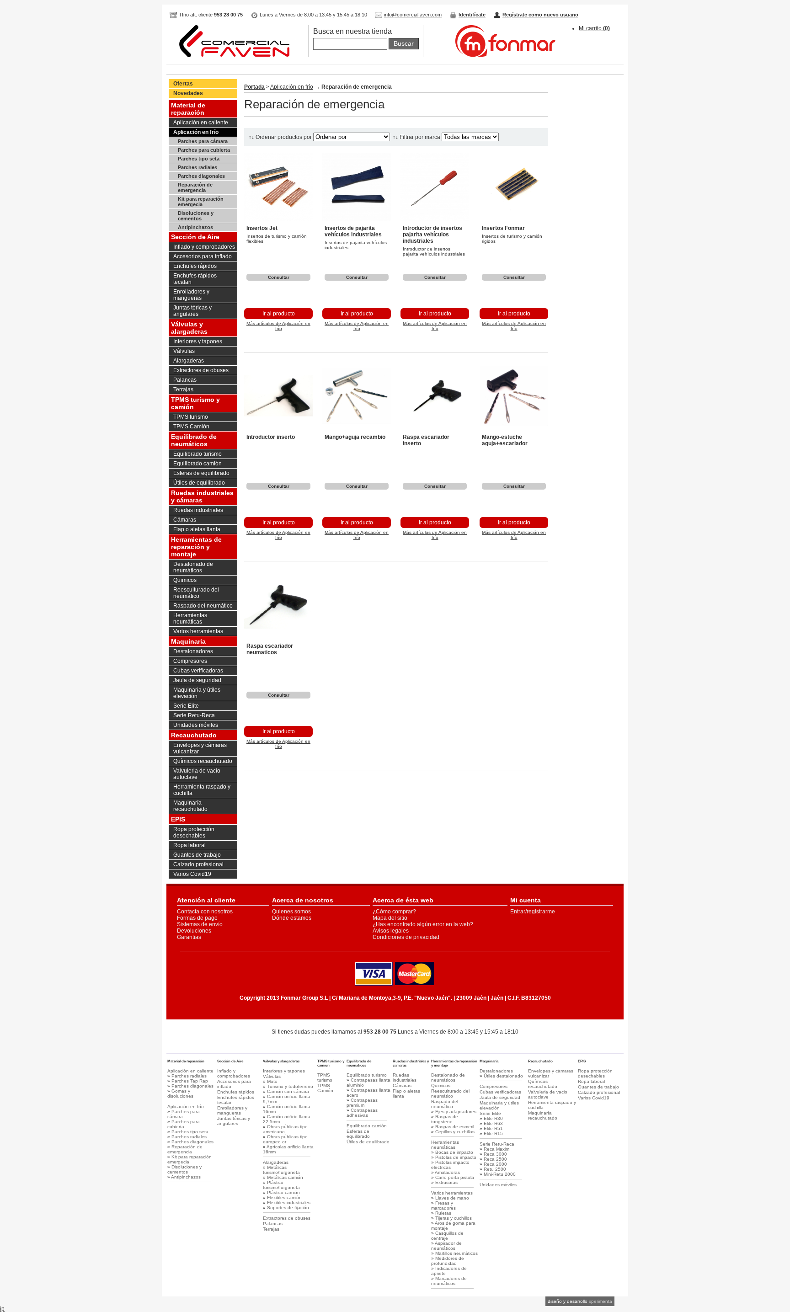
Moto (272, 1081)
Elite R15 (493, 1133)
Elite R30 (493, 1118)
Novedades (188, 93)
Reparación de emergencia (195, 187)
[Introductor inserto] (278, 428)
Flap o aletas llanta (196, 529)
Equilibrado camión (197, 463)
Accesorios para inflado (202, 256)
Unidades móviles (195, 725)
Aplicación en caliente (200, 122)
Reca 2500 (495, 1159)
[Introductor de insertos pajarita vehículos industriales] (434, 219)
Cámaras (184, 520)
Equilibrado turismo (197, 454)
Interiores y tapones (197, 341)
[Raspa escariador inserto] (434, 428)
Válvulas (184, 351)
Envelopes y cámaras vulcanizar (200, 748)
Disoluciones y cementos (196, 215)
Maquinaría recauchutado (190, 806)
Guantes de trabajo (197, 855)
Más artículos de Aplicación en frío (278, 326)
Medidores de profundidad (447, 1261)
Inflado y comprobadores (204, 247)
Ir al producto (278, 313)
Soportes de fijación (288, 1207)
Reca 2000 (495, 1164)
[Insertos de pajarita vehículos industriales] (356, 219)
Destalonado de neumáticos (193, 567)
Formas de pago (197, 918)
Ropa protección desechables (193, 832)
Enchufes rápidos (195, 266)
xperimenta (600, 1301)
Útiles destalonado (503, 1075)
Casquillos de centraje (447, 1236)
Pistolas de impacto (455, 1157)
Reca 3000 (495, 1154)
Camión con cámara (288, 1091)
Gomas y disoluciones (180, 1093)
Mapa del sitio (390, 918)
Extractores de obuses (201, 370)
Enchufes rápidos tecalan (195, 278)
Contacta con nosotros (205, 911)
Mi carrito (594, 28)
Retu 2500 (495, 1169)
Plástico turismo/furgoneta (281, 1185)
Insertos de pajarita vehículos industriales (353, 231)
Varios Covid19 (192, 874)
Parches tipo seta (198, 158)
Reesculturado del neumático (196, 593)
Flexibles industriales (288, 1202)
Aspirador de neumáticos (446, 1246)
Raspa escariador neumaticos (269, 649)
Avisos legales (391, 931)
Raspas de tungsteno (444, 1119)
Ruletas (443, 1213)
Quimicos (185, 580)
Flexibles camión (284, 1197)
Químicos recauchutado (202, 761)
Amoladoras (447, 1172)
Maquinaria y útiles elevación (196, 693)
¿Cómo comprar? (394, 911)
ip (2, 1309)
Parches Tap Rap (189, 1080)
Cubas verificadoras (198, 670)
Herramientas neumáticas (190, 618)
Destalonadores (193, 651)
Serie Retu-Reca (194, 715)
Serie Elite (186, 706)
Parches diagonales (201, 176)
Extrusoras (446, 1182)
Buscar (404, 43)
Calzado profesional (198, 864)
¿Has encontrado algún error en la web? (423, 924)
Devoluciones (194, 931)
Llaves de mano (452, 1197)
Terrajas (183, 389)
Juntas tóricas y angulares (192, 310)
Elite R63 (493, 1123)
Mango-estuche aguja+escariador (505, 440)
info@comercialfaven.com (413, 14)
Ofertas (183, 83)
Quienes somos (291, 911)
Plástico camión (283, 1192)
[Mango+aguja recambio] (356, 428)
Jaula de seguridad (197, 680)
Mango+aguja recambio (355, 437)
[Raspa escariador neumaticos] (278, 637)
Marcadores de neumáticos (449, 1281)
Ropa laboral (189, 845)
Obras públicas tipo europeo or (285, 1139)
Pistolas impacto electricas (450, 1165)
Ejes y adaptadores (455, 1111)
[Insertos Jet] (278, 219)
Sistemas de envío (200, 924)
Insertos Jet (262, 228)
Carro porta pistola (454, 1177)
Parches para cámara (203, 141)
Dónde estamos (291, 918)
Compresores (190, 661)
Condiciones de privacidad (406, 937)
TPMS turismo (190, 417)
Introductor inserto (270, 437)
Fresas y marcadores (443, 1205)
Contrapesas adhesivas (362, 1113)
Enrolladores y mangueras (191, 294)
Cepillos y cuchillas (455, 1131)
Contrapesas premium (362, 1103)
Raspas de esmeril (454, 1126)
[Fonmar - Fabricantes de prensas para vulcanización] (496, 55)
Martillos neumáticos (456, 1253)
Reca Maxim (496, 1149)
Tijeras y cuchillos (453, 1218)
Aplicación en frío (196, 132)
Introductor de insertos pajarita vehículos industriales (432, 234)
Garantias (189, 937)
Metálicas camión (285, 1177)
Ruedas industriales (198, 510)
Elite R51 (493, 1128)
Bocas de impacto (454, 1152)
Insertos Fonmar (503, 228)
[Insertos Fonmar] (514, 219)
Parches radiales (197, 167)
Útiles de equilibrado (199, 483)
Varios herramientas (198, 631)
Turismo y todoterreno (290, 1086)
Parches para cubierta (204, 150)
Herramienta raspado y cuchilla (201, 790)
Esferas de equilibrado (201, 473)
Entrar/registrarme (532, 911)
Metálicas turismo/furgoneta (281, 1170)
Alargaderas (188, 360)
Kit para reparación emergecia (201, 201)
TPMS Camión (191, 426)
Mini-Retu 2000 (500, 1174)
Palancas (185, 380)
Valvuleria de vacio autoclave (196, 774)
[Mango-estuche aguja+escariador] (514, 428)
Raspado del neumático (203, 606)
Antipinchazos (195, 227)
